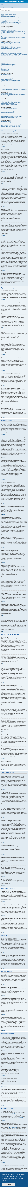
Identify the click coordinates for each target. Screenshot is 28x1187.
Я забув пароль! (4, 21)
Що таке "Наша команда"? (6, 82)
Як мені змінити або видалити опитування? (9, 48)
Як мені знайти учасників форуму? (8, 103)
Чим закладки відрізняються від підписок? (9, 108)
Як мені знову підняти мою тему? (7, 56)
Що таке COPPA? (4, 15)
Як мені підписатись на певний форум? (8, 111)
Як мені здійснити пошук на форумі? (8, 99)
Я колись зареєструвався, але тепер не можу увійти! (11, 20)
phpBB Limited (15, 1113)
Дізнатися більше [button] (7, 1180)
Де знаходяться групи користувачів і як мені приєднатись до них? (14, 78)
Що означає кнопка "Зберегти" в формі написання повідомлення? (14, 54)
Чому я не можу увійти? (5, 18)
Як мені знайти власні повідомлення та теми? (10, 104)
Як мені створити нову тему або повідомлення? (10, 42)
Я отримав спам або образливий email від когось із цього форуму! (14, 89)
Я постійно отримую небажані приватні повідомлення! (11, 88)
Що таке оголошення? (5, 66)
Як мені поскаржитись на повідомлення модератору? (11, 53)
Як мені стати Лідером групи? (6, 79)
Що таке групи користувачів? (6, 76)
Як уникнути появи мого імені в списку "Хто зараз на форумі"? (13, 28)
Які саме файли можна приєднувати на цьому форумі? (12, 116)
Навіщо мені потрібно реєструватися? (8, 14)
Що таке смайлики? (4, 63)
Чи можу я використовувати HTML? (8, 62)
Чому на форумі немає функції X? (7, 122)
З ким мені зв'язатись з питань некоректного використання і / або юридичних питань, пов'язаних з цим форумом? (14, 125)
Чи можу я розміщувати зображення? (8, 64)
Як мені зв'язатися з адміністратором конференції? (11, 126)
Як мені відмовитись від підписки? (7, 112)
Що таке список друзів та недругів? (8, 93)
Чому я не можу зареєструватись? (8, 16)
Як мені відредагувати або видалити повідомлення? (11, 43)
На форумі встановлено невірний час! (8, 30)
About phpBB (20, 1117)
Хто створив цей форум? (6, 121)
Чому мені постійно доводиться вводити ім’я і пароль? (11, 22)
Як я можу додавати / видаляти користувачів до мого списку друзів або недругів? (13, 95)
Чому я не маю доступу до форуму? (8, 49)
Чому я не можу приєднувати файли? (8, 50)
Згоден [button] (9, 1184)
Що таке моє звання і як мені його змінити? (9, 36)
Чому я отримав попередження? (7, 52)
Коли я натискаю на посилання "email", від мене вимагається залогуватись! (13, 38)
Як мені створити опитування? (7, 46)
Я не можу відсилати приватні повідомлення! (9, 86)
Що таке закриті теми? (5, 69)
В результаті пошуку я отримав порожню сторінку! (11, 102)
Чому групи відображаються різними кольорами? (10, 80)
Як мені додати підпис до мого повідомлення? (10, 44)
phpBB (14, 352)
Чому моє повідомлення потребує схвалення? (10, 55)
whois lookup (11, 1142)
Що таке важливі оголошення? (7, 65)
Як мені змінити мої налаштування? (8, 27)
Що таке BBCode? (4, 60)
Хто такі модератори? (5, 75)
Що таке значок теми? (5, 70)
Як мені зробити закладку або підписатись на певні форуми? (13, 109)
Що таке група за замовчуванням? (7, 81)
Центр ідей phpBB (13, 1127)
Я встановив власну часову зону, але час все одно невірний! (13, 31)
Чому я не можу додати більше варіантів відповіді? (11, 47)
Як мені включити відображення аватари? (9, 34)
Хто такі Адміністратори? (5, 74)
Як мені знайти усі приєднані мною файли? (9, 117)
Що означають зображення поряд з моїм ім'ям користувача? (13, 33)
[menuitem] (3, 5)
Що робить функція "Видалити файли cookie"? (10, 23)
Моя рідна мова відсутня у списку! (7, 32)
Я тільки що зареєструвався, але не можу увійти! (10, 17)
